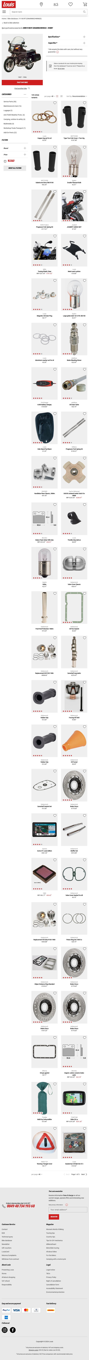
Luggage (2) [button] (8, 110)
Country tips (50, 1237)
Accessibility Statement (54, 1288)
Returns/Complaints (9, 1255)
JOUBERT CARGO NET (74, 227)
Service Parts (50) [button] (10, 102)
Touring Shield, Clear (44, 271)
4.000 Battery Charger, (44, 405)
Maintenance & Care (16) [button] (12, 106)
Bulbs (44, 584)
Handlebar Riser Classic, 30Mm (44, 493)
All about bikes (51, 1252)
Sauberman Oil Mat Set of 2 (74, 1164)
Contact (5, 1229)
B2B (3, 1233)
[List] (61, 96)
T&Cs (48, 1273)
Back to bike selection (11, 23)
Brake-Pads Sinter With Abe (44, 540)
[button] (84, 12)
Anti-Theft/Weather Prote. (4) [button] (14, 115)
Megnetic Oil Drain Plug (44, 316)
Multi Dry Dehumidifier (44, 1119)
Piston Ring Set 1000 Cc (74, 940)
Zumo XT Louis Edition (44, 851)
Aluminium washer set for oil (44, 360)
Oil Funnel (74, 762)
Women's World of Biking (55, 1229)
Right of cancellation (53, 1281)
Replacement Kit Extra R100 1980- (44, 940)
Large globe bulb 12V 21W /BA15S (74, 316)
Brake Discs (74, 806)
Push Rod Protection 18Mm (44, 629)
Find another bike (20, 88)
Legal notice (50, 1270)
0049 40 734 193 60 (21, 1206)
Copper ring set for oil (44, 138)
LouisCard (5, 1252)
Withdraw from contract (10, 1259)
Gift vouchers (6, 1248)
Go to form (61, 68)
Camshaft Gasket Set (44, 806)
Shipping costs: (33, 1350)
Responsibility (7, 1285)
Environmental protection (55, 1292)
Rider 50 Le (74, 1119)
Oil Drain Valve (74, 405)
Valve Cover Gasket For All (74, 895)
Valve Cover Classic (74, 584)
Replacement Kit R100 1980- (44, 673)
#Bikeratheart (51, 1244)
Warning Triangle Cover (44, 1164)
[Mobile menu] (4, 11)
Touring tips (50, 1233)
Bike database (7, 1240)
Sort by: (69, 96)
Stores (4, 1273)
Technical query (7, 1237)
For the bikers (51, 1255)
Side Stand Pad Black (45, 449)
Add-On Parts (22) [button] (10, 132)
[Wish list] (70, 4)
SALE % (11, 161)
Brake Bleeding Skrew (74, 360)
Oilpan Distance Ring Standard (44, 984)
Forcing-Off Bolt (74, 717)
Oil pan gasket (44, 1073)
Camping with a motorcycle (56, 1259)
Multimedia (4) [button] (9, 124)
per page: (47, 96)
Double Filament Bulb (74, 182)
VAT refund (6, 1281)
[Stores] (41, 4)
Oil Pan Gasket (74, 629)
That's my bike (22, 82)
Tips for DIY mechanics (54, 1240)
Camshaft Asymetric (74, 673)
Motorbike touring (52, 1248)
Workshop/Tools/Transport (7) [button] (15, 128)
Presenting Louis (8, 1270)
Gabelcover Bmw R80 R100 (44, 182)
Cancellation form (52, 1285)
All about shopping (8, 1277)
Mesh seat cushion (74, 271)
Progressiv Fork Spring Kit (44, 227)
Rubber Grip (44, 717)
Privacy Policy (51, 1277)
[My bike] (56, 4)
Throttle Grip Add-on (74, 540)
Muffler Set (74, 851)
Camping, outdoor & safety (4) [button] (14, 119)
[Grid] (57, 96)
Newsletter (6, 1244)
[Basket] (85, 4)
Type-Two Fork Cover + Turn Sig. (74, 138)
